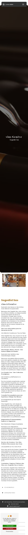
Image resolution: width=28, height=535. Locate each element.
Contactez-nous (9, 492)
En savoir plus (9, 487)
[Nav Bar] (23, 4)
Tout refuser (10, 528)
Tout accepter (10, 525)
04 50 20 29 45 (15, 504)
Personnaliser (9, 531)
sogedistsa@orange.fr (14, 506)
